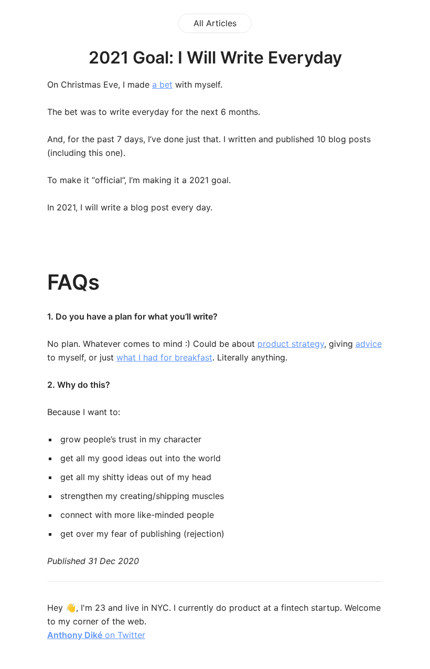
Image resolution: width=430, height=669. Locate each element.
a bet (162, 84)
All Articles (215, 23)
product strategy (290, 343)
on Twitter (96, 635)
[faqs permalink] (23, 282)
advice (369, 343)
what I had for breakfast (164, 357)
